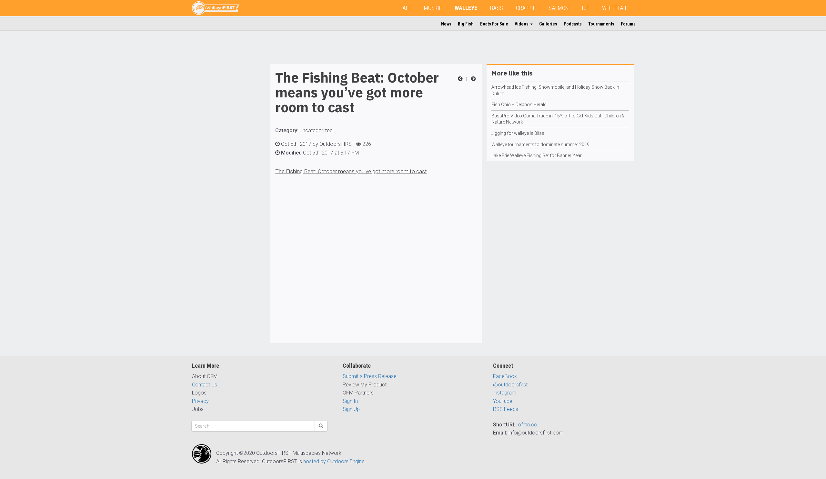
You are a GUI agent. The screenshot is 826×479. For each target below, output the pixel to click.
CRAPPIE (526, 8)
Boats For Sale (494, 23)
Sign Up (351, 409)
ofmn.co (527, 425)
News (446, 23)
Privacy (200, 401)
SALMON (559, 8)
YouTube (502, 401)
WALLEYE (466, 8)
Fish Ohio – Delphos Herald (519, 104)
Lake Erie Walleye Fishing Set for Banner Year (536, 155)
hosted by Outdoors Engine (334, 461)
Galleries (548, 23)
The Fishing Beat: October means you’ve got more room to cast (351, 171)
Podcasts (573, 23)
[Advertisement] (218, 160)
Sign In (350, 401)
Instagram (504, 393)
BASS (496, 8)
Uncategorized (316, 130)
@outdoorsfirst (510, 385)
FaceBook (505, 376)
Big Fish (466, 23)
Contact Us (204, 385)
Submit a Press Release (370, 376)
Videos (522, 23)
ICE (585, 8)
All (406, 8)
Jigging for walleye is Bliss (517, 133)
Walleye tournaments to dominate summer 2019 (540, 144)
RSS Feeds (505, 409)
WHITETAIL (615, 8)
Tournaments (601, 23)
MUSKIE (433, 8)
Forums (628, 23)
